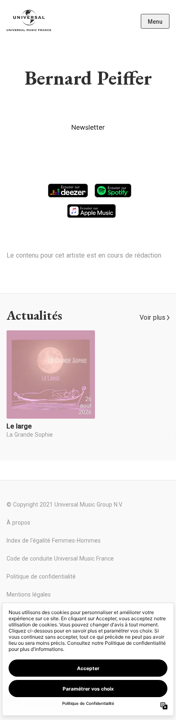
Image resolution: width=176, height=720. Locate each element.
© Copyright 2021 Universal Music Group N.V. (65, 504)
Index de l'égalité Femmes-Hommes (54, 540)
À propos (18, 522)
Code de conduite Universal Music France (60, 558)
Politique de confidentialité (41, 576)
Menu (155, 21)
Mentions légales (29, 594)
